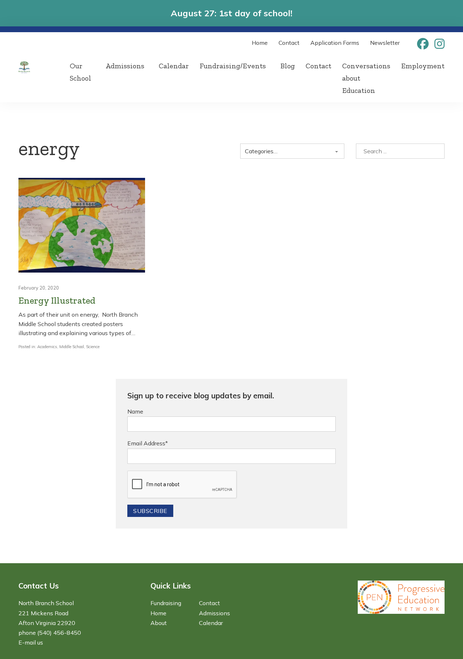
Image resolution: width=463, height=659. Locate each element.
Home (260, 42)
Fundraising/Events (233, 65)
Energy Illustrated (56, 300)
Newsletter (385, 42)
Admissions (125, 65)
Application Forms (334, 42)
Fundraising (165, 603)
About (158, 622)
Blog (287, 65)
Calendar (174, 65)
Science (92, 346)
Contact (289, 42)
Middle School (71, 346)
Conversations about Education (366, 78)
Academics (47, 346)
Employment (423, 65)
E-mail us (30, 642)
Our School (80, 71)
